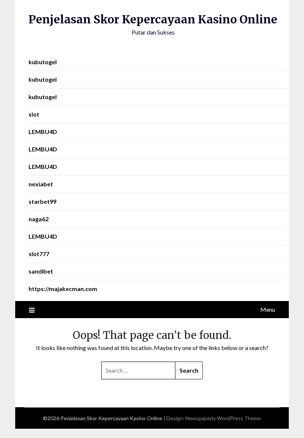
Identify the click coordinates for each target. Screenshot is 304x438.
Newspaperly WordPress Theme (223, 418)
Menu (267, 309)
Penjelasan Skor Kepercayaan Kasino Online (153, 19)
